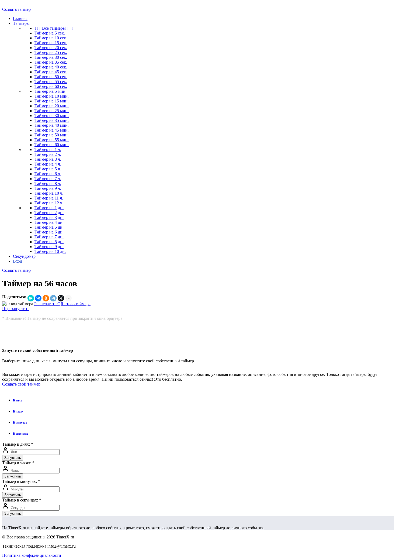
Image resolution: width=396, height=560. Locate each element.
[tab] (203, 400)
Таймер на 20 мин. (51, 106)
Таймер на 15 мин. (51, 101)
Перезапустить (15, 308)
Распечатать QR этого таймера (62, 303)
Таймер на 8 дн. (49, 241)
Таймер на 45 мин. (51, 130)
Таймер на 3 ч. (47, 159)
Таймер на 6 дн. (49, 232)
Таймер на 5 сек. (49, 33)
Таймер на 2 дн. (49, 212)
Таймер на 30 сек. (50, 57)
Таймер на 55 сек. (50, 81)
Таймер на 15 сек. (50, 42)
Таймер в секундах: (21, 500)
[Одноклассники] (46, 298)
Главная (20, 18)
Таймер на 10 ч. (48, 193)
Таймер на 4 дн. (49, 222)
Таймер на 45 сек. (50, 72)
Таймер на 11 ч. (48, 198)
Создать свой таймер (21, 384)
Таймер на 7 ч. (47, 178)
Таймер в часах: (18, 463)
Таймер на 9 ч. (47, 188)
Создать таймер (16, 9)
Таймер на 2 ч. (47, 154)
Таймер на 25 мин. (51, 110)
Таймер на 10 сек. (50, 38)
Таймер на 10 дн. (50, 251)
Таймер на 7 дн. (49, 237)
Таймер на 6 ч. (47, 173)
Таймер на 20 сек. (50, 47)
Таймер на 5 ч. (47, 169)
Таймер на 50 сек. (50, 76)
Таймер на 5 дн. (49, 227)
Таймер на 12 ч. (48, 203)
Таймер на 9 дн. (49, 246)
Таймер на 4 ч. (47, 164)
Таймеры (21, 23)
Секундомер (24, 256)
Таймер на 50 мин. (51, 135)
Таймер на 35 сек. (50, 62)
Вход (17, 261)
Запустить (12, 458)
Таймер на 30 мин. (51, 115)
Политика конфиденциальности (31, 555)
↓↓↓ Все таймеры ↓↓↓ (53, 28)
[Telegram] (53, 298)
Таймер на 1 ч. (47, 149)
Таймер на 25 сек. (50, 52)
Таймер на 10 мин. (51, 96)
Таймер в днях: (17, 444)
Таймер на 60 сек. (50, 86)
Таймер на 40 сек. (50, 67)
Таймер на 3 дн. (49, 217)
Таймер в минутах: (21, 481)
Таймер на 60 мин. (51, 144)
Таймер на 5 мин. (50, 91)
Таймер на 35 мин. (51, 120)
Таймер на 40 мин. (51, 125)
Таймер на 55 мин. (51, 140)
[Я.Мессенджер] (30, 298)
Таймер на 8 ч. (47, 183)
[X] (61, 298)
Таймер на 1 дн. (49, 207)
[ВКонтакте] (38, 298)
